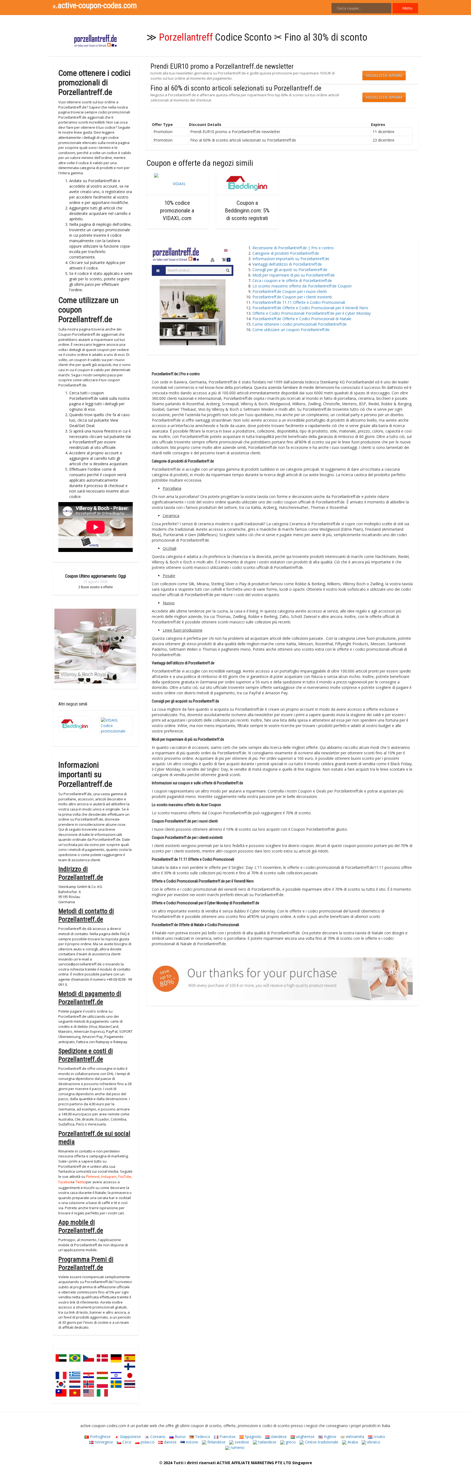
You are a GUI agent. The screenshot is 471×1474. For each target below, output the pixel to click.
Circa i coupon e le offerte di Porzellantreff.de (292, 280)
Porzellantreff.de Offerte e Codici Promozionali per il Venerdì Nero (310, 307)
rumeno (237, 1447)
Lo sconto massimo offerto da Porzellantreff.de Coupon (302, 286)
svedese (241, 1442)
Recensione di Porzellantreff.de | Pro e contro (293, 247)
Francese (226, 1436)
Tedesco (202, 1436)
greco (290, 1442)
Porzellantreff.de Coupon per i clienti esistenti (292, 296)
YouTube (124, 1177)
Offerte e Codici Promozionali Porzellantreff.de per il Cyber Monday (311, 313)
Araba (352, 1442)
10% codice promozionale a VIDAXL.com (177, 210)
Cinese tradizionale (321, 1442)
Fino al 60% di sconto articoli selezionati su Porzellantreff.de (235, 88)
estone (191, 1442)
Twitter (81, 1182)
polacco (147, 1442)
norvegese (103, 1442)
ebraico (373, 1442)
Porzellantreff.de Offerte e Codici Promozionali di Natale (301, 318)
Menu (406, 8)
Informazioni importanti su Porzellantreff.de (291, 258)
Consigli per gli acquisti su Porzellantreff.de (289, 269)
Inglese (329, 1436)
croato (378, 1436)
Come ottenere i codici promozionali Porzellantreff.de (299, 324)
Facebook (65, 1182)
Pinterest (92, 1177)
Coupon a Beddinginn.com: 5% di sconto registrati (247, 210)
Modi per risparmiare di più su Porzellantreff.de (293, 275)
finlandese (215, 1442)
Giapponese (130, 1436)
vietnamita (354, 1436)
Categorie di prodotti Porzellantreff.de (285, 253)
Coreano (157, 1436)
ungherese (305, 1436)
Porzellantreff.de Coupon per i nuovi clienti (289, 291)
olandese (278, 1436)
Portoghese (100, 1436)
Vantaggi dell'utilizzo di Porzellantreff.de (287, 264)
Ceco (126, 1442)
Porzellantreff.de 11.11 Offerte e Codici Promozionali (298, 302)
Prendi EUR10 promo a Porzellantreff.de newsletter (222, 66)
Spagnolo (252, 1436)
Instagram (108, 1177)
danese (170, 1442)
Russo (180, 1436)
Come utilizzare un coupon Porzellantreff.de (291, 329)
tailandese (266, 1442)
